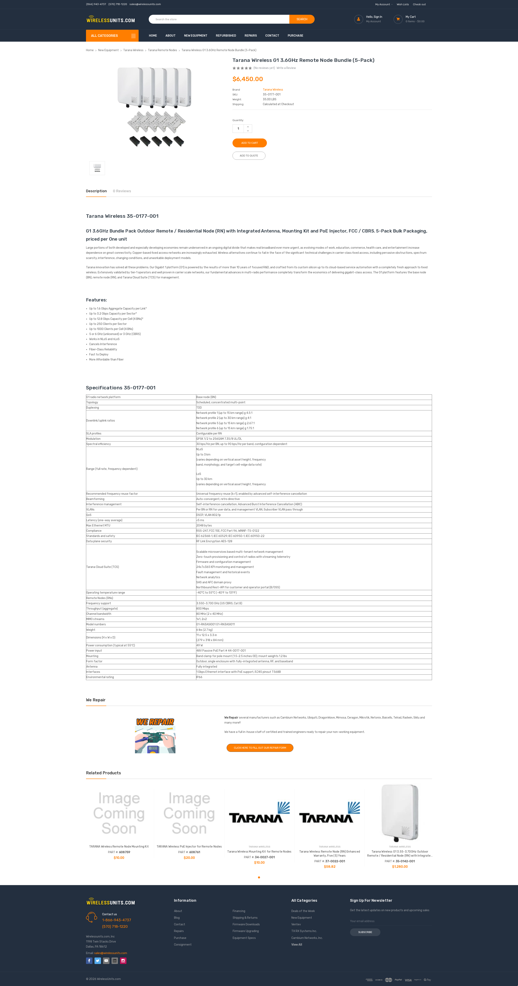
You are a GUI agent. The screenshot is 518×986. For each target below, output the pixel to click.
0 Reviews (122, 191)
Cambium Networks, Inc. (307, 938)
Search (302, 19)
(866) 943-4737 (96, 4)
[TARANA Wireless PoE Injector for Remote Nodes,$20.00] (189, 813)
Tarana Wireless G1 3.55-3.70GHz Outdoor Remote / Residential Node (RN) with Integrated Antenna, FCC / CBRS (399, 854)
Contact (272, 35)
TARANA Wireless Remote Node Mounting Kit (119, 846)
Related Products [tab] (103, 772)
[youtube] (106, 960)
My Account (383, 4)
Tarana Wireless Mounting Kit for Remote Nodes (259, 851)
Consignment (183, 944)
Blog (177, 917)
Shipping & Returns (245, 917)
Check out (419, 4)
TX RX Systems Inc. (304, 931)
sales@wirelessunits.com (145, 4)
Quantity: (238, 120)
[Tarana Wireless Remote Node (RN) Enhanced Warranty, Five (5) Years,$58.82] (330, 813)
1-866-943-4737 (116, 920)
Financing (239, 911)
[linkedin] (114, 960)
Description (96, 191)
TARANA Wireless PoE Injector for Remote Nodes (189, 846)
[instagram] (123, 960)
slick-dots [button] (259, 877)
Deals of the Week (303, 911)
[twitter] (97, 960)
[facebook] (89, 960)
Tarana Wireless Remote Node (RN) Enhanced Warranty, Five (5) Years (329, 853)
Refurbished (226, 35)
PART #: (113, 852)
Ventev (296, 924)
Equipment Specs (244, 938)
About (171, 35)
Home (153, 35)
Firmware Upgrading (246, 931)
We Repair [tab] (96, 699)
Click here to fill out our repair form (260, 747)
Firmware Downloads (246, 924)
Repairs (251, 35)
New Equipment (195, 35)
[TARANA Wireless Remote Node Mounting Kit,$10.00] (119, 813)
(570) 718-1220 (117, 4)
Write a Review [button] (286, 68)
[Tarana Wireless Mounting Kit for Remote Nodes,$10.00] (259, 813)
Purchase (295, 35)
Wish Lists (403, 4)
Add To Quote (249, 155)
